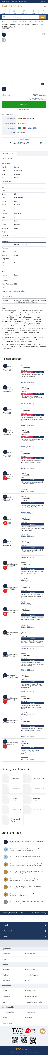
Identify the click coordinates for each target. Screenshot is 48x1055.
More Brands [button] (7, 931)
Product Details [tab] (8, 153)
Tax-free (29, 1018)
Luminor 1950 (39, 778)
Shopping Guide (8, 1007)
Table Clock (16, 809)
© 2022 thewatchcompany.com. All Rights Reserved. (24, 1052)
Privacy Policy (31, 991)
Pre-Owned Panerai (15, 820)
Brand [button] (5, 925)
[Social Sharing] (4, 40)
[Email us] (41, 143)
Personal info (31, 954)
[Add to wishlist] (44, 89)
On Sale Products (32, 975)
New (14, 13)
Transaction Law (32, 996)
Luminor (16, 789)
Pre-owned (24, 13)
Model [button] (5, 937)
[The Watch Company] (22, 6)
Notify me (24, 104)
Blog (28, 981)
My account (6, 949)
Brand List (5, 13)
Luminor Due (39, 789)
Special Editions (14, 799)
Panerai (16, 167)
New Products (31, 969)
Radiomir (16, 778)
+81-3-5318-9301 (21, 143)
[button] (33, 11)
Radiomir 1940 (36, 799)
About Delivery (31, 1012)
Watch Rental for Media (34, 1002)
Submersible (18, 171)
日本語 (45, 1)
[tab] (24, 925)
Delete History (40, 913)
